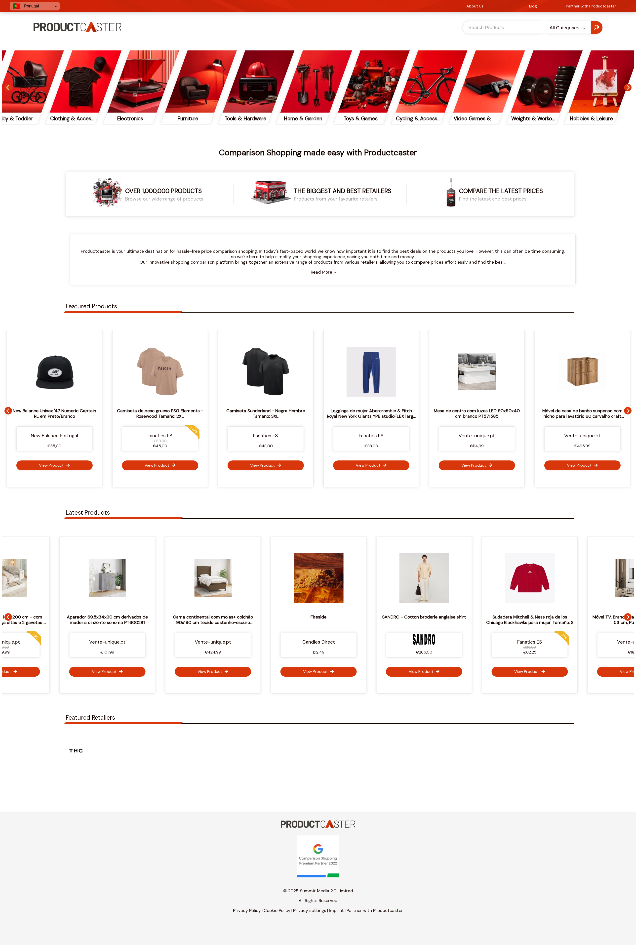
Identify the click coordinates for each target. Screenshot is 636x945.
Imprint (336, 910)
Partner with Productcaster (375, 910)
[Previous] (8, 87)
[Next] (628, 87)
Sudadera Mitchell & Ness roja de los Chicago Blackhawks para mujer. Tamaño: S (452, 619)
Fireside (241, 617)
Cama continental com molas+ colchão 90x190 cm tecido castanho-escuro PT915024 (136, 622)
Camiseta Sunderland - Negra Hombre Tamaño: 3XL (201, 413)
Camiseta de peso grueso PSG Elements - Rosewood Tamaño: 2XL (95, 413)
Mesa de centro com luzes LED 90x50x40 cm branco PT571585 (412, 413)
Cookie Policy (277, 910)
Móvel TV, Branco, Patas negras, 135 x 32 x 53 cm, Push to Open (558, 619)
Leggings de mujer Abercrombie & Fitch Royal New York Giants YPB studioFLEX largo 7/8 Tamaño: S (306, 416)
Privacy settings (309, 910)
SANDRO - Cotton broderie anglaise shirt (347, 617)
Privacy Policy (247, 910)
